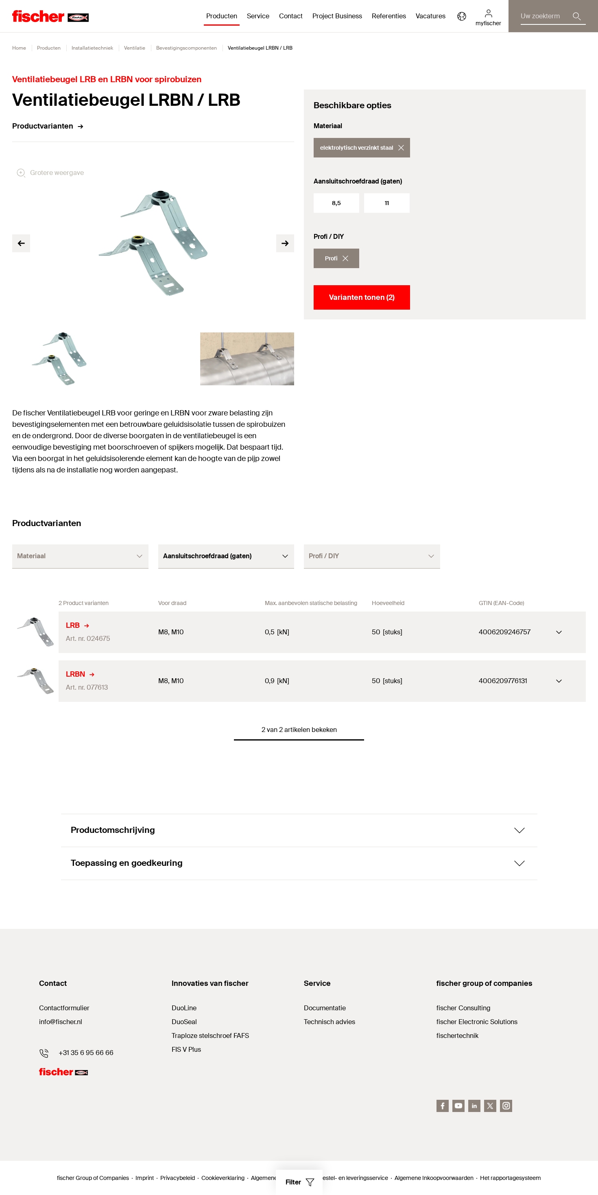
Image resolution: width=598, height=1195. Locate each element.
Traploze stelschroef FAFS (210, 1035)
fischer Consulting (463, 1008)
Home (19, 48)
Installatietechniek (92, 48)
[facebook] (442, 1106)
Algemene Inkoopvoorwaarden (434, 1178)
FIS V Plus (186, 1049)
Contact (291, 16)
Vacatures (430, 16)
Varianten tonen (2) (362, 297)
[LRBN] (35, 681)
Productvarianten (42, 126)
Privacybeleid (177, 1178)
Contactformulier (64, 1008)
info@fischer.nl (60, 1022)
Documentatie (325, 1008)
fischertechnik (457, 1035)
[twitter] (490, 1106)
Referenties (389, 16)
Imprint (144, 1178)
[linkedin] (474, 1106)
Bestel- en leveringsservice (353, 1178)
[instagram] (506, 1106)
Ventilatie (134, 48)
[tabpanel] (59, 358)
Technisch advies (329, 1022)
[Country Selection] (462, 16)
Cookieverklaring (222, 1178)
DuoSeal (184, 1022)
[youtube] (458, 1106)
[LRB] (35, 632)
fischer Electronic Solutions (476, 1022)
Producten (49, 48)
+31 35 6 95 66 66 (86, 1053)
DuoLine (184, 1008)
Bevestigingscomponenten (186, 48)
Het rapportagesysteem (510, 1178)
